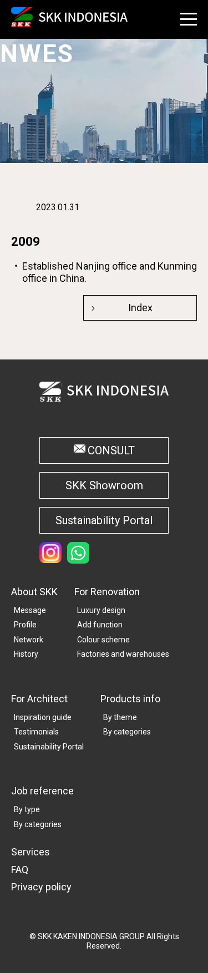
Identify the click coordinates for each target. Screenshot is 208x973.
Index (140, 307)
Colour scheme (103, 639)
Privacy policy (41, 887)
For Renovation (107, 591)
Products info (130, 699)
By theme (120, 717)
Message (30, 610)
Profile (25, 624)
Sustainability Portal (104, 520)
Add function (100, 624)
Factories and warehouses (123, 654)
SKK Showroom (104, 485)
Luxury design (101, 610)
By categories (127, 731)
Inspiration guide (43, 717)
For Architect (39, 699)
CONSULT (111, 450)
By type (27, 809)
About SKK (34, 591)
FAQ (19, 869)
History (26, 654)
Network (28, 639)
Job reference (42, 791)
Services (30, 852)
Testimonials (36, 731)
